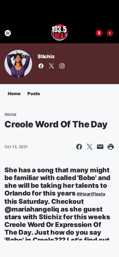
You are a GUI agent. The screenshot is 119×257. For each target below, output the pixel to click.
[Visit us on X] (51, 66)
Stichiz (46, 56)
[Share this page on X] (90, 147)
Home (14, 93)
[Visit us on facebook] (41, 66)
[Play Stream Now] (110, 33)
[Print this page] (111, 147)
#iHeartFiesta (91, 194)
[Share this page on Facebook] (79, 147)
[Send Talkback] (99, 33)
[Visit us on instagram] (62, 66)
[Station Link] (59, 33)
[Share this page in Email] (100, 147)
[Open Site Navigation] (7, 33)
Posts (33, 93)
